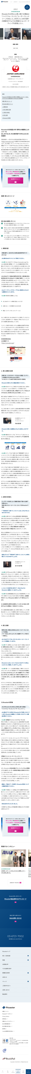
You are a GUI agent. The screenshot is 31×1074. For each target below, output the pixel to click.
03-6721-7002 (15, 936)
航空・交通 (15, 48)
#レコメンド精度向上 (15, 61)
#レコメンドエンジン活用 (23, 58)
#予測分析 (10, 57)
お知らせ (4, 977)
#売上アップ (6, 59)
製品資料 (4, 994)
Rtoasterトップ (6, 951)
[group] (13, 861)
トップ (11, 1)
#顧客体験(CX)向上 (18, 57)
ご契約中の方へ (6, 986)
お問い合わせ (5, 990)
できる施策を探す (6, 968)
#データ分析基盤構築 (22, 59)
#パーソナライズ (13, 59)
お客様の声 (15, 1)
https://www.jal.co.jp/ (8, 141)
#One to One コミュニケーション (9, 58)
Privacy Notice (5, 1016)
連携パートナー (5, 1011)
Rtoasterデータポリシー (7, 1014)
